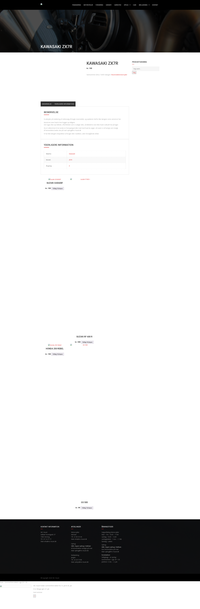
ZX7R (70, 160)
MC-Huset (55, 578)
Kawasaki (72, 154)
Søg (134, 72)
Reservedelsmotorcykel (119, 75)
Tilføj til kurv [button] (58, 189)
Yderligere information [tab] (64, 104)
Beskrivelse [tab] (46, 104)
